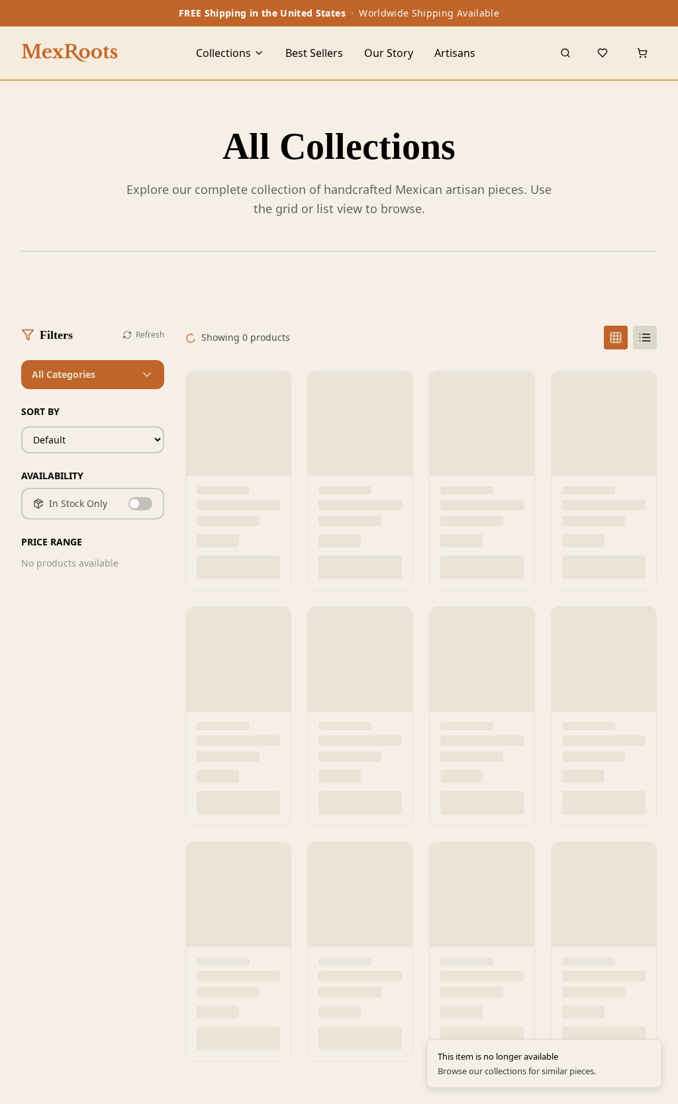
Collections (223, 53)
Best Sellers (314, 53)
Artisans (454, 53)
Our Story (388, 53)
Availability (52, 475)
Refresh (150, 335)
